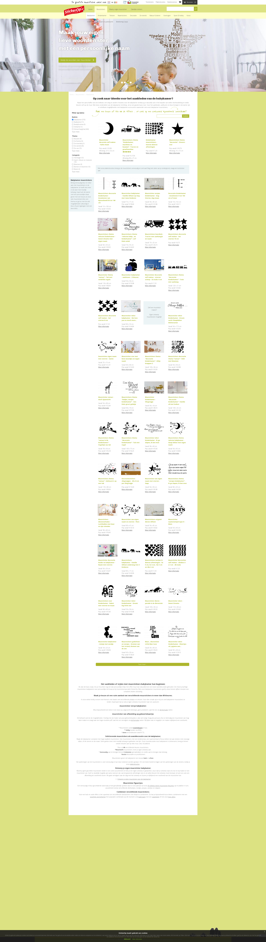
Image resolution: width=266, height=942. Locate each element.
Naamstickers (122, 15)
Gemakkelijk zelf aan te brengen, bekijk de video (75, 66)
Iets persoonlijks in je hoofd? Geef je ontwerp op (76, 69)
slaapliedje (155, 797)
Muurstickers (101, 9)
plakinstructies (135, 764)
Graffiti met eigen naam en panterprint (100, 22)
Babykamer (91, 15)
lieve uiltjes (171, 797)
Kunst (188, 15)
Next (264, 55)
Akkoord (127, 939)
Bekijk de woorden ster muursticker (76, 60)
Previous (2, 55)
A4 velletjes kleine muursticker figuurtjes (161, 786)
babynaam (142, 797)
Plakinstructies (160, 2)
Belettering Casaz (122, 22)
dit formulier (164, 710)
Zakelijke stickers (136, 9)
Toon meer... (76, 132)
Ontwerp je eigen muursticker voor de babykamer (134, 779)
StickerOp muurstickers (74, 11)
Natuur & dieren (155, 15)
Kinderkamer (102, 15)
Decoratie (133, 15)
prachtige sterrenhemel (98, 797)
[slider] (127, 152)
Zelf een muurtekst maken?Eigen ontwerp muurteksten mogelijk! (154, 312)
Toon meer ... (142, 664)
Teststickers (150, 2)
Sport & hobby (179, 15)
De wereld (143, 15)
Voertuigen (167, 15)
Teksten (112, 15)
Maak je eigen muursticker (118, 9)
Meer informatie (104, 153)
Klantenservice (172, 2)
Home (90, 9)
